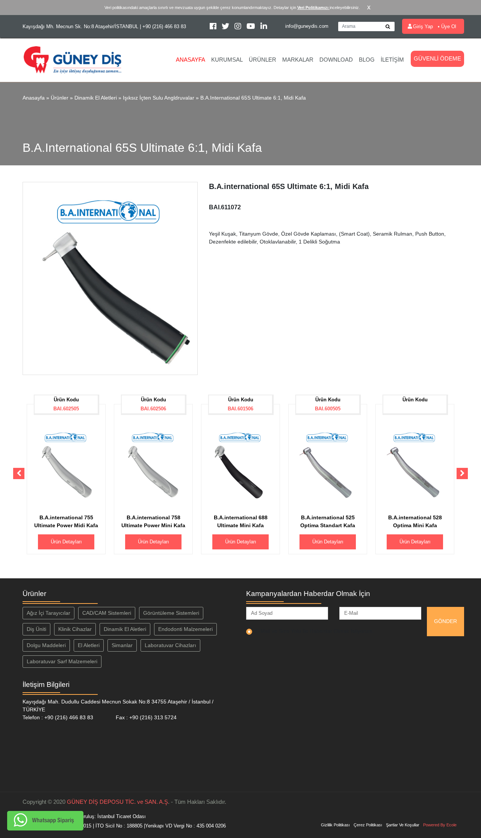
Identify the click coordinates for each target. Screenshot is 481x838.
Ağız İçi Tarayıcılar (48, 613)
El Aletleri (89, 645)
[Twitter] (226, 27)
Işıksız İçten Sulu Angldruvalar (158, 98)
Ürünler (262, 59)
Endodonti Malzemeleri (185, 629)
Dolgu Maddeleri (46, 645)
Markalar (297, 59)
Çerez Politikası (368, 825)
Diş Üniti (36, 629)
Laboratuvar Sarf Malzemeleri (62, 661)
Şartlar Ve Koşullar (402, 825)
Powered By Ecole (440, 825)
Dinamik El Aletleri (95, 98)
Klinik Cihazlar (75, 629)
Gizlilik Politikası (335, 825)
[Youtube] (252, 27)
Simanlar (122, 645)
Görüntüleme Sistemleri (171, 613)
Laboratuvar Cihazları (170, 645)
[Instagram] (238, 27)
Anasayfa (190, 59)
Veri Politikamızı (313, 7)
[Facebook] (214, 27)
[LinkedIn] (263, 27)
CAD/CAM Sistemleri (106, 613)
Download (336, 59)
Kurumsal (227, 59)
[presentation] (18, 473)
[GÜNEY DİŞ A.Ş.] (73, 59)
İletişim (392, 59)
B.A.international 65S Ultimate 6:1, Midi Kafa (253, 98)
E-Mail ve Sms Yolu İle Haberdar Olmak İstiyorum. (314, 631)
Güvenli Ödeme (437, 58)
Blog (367, 59)
